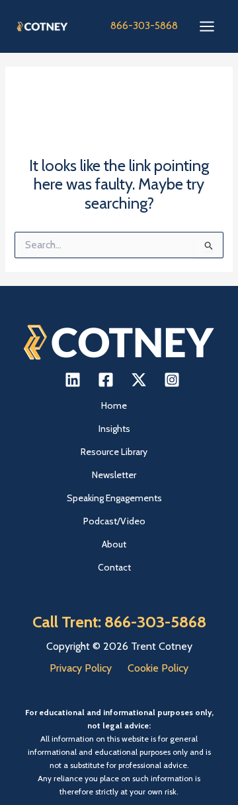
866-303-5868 (144, 26)
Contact (114, 567)
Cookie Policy (158, 668)
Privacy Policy (81, 668)
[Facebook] (106, 380)
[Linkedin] (73, 380)
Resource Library (114, 452)
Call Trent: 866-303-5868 (119, 621)
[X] (139, 380)
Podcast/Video (114, 521)
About (114, 544)
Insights (114, 429)
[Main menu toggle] (206, 26)
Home (114, 405)
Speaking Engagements (114, 498)
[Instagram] (172, 380)
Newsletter (114, 475)
